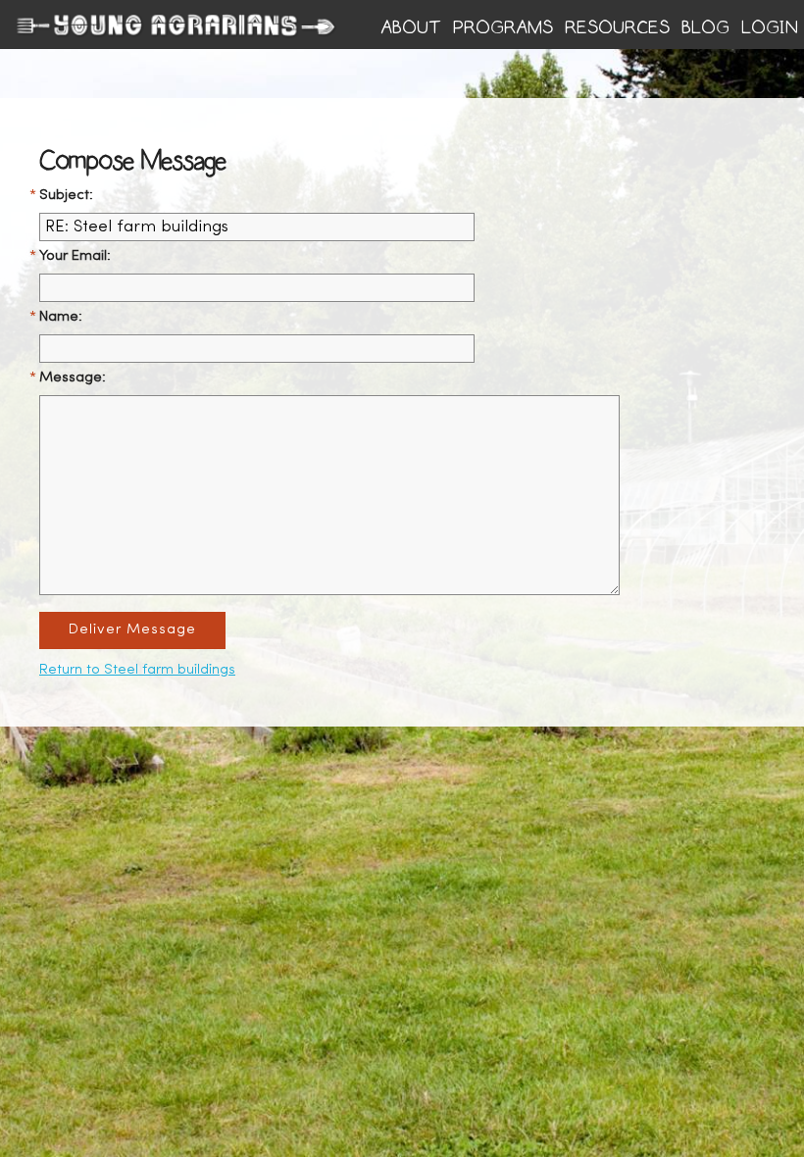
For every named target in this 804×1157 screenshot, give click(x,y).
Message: (72, 378)
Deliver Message (132, 630)
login (769, 27)
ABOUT (410, 27)
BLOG (705, 27)
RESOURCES (617, 27)
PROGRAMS (503, 27)
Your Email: (75, 256)
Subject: (66, 195)
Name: (60, 317)
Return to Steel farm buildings (137, 670)
